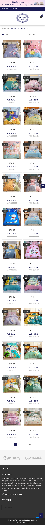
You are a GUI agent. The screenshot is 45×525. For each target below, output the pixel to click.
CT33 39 (12, 197)
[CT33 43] (12, 117)
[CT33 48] (12, 50)
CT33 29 (12, 330)
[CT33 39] (12, 184)
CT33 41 (12, 163)
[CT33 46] (12, 83)
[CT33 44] (33, 83)
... (26, 445)
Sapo (27, 523)
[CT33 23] (33, 384)
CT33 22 (12, 431)
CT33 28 (33, 330)
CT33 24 (12, 397)
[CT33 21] (33, 418)
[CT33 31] (12, 284)
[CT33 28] (33, 318)
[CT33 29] (12, 318)
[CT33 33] (12, 251)
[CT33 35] (12, 217)
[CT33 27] (12, 351)
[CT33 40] (33, 150)
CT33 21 (33, 431)
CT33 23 (33, 397)
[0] (41, 17)
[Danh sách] (8, 34)
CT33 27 (12, 364)
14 (30, 445)
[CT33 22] (12, 418)
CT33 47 (33, 63)
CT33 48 (12, 63)
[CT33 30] (33, 284)
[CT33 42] (33, 117)
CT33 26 (33, 364)
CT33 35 (12, 230)
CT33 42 (33, 130)
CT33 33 (12, 263)
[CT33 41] (12, 150)
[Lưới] (3, 34)
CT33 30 (33, 297)
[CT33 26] (33, 351)
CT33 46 (12, 96)
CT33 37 (33, 197)
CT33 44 (33, 96)
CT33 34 (33, 230)
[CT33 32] (33, 251)
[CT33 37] (33, 184)
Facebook (8, 507)
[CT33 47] (33, 50)
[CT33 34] (33, 217)
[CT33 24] (12, 384)
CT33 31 (12, 297)
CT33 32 (33, 263)
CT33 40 (33, 163)
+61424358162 (14, 9)
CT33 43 (12, 130)
